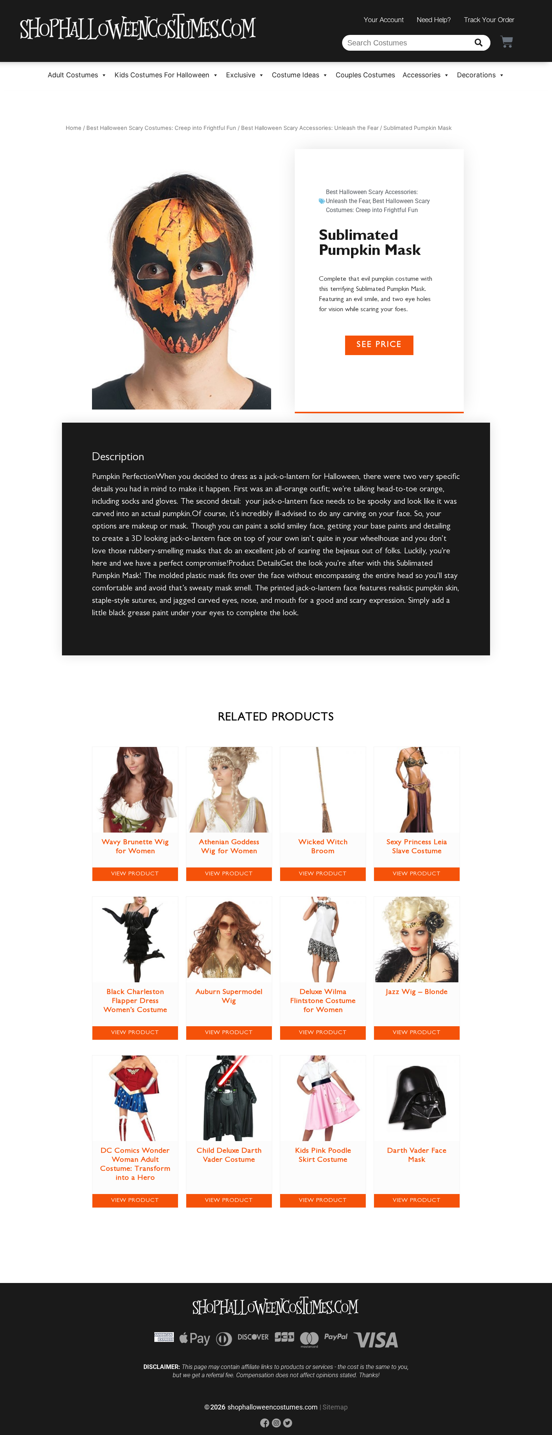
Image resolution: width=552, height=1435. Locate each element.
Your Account (384, 20)
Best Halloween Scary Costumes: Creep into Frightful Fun (161, 128)
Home (73, 128)
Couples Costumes (365, 75)
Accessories (421, 75)
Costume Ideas (295, 75)
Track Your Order (489, 20)
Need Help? (434, 20)
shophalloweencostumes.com (273, 1407)
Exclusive (240, 75)
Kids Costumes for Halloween (162, 75)
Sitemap (335, 1407)
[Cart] (506, 41)
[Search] (478, 43)
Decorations (476, 75)
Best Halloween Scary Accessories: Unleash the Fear (310, 128)
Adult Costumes (73, 75)
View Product (135, 874)
